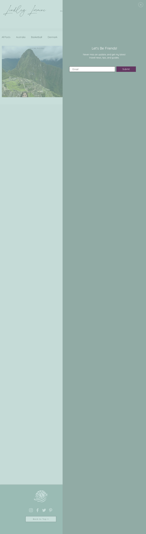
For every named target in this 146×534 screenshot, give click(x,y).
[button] (140, 4)
